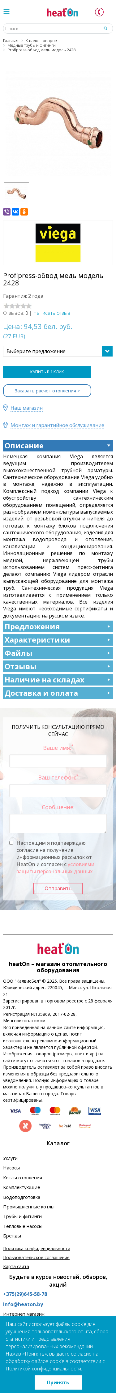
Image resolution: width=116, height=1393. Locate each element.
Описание (24, 445)
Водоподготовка (21, 1197)
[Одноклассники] (24, 212)
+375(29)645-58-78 (25, 1294)
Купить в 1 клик (47, 371)
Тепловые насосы (22, 1226)
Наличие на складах (44, 679)
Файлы (18, 653)
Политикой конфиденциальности (43, 1368)
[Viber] (7, 212)
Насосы (11, 1167)
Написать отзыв (51, 313)
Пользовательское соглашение (36, 1257)
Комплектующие (21, 1187)
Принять (58, 1382)
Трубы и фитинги (22, 1216)
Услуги (10, 1158)
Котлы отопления (22, 1177)
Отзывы (21, 666)
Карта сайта (16, 1266)
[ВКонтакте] (15, 212)
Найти (105, 28)
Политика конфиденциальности (36, 1248)
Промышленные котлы (28, 1206)
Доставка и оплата (41, 693)
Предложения (32, 626)
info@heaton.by (23, 1304)
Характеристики (37, 640)
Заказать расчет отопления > (47, 390)
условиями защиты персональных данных (55, 868)
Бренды (12, 1236)
